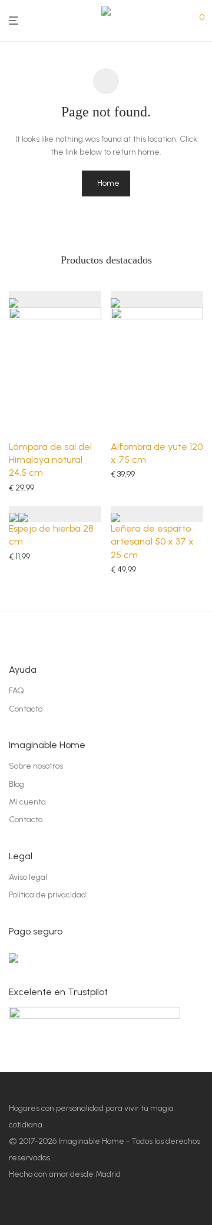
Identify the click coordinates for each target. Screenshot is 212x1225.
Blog (16, 784)
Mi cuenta (27, 802)
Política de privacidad (47, 895)
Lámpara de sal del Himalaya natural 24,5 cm (50, 460)
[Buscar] (195, 16)
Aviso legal (28, 877)
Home (108, 183)
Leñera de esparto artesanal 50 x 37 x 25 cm (152, 541)
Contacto (25, 709)
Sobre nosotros (36, 766)
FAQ (16, 691)
